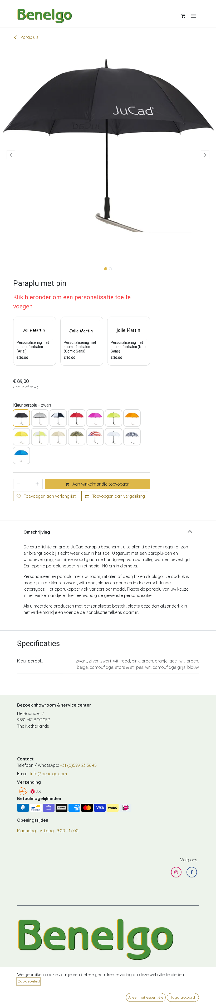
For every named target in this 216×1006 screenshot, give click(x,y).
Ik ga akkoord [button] (183, 997)
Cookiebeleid (28, 981)
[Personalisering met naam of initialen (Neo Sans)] (129, 330)
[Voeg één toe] (37, 484)
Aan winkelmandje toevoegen (100, 484)
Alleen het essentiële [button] (145, 997)
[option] (81, 341)
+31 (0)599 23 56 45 (78, 765)
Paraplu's (28, 37)
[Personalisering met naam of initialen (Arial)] (35, 330)
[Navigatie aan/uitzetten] (193, 15)
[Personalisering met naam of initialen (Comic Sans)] (82, 330)
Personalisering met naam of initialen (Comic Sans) (80, 346)
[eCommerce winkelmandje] (183, 15)
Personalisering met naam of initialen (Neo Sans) (128, 346)
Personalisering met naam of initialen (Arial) (33, 346)
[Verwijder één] (18, 484)
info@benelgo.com (48, 773)
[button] (11, 155)
